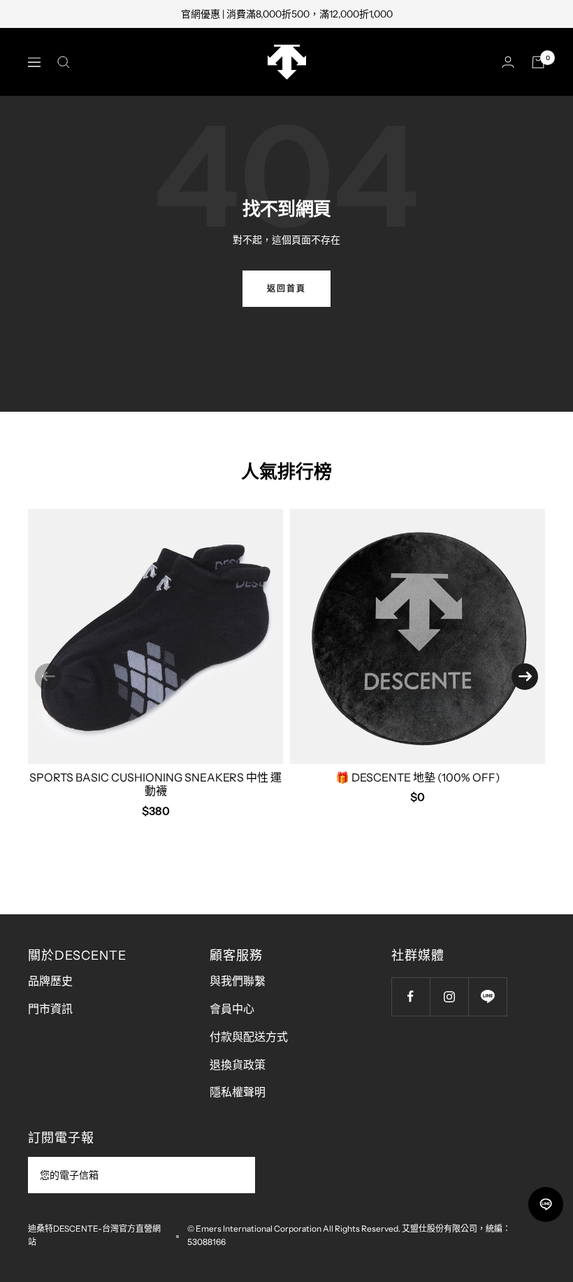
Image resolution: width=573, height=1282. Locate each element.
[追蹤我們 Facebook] (410, 996)
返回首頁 (286, 288)
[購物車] (538, 62)
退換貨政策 (238, 1065)
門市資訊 (50, 1009)
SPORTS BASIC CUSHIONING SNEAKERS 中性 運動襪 (155, 784)
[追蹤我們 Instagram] (449, 996)
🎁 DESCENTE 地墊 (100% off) (417, 777)
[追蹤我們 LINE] (487, 996)
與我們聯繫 (238, 981)
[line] (545, 1204)
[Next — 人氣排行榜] (525, 676)
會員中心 (232, 1009)
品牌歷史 (50, 981)
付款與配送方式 (249, 1037)
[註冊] (235, 1175)
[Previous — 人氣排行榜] (48, 676)
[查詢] (63, 62)
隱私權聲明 (238, 1092)
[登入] (508, 62)
